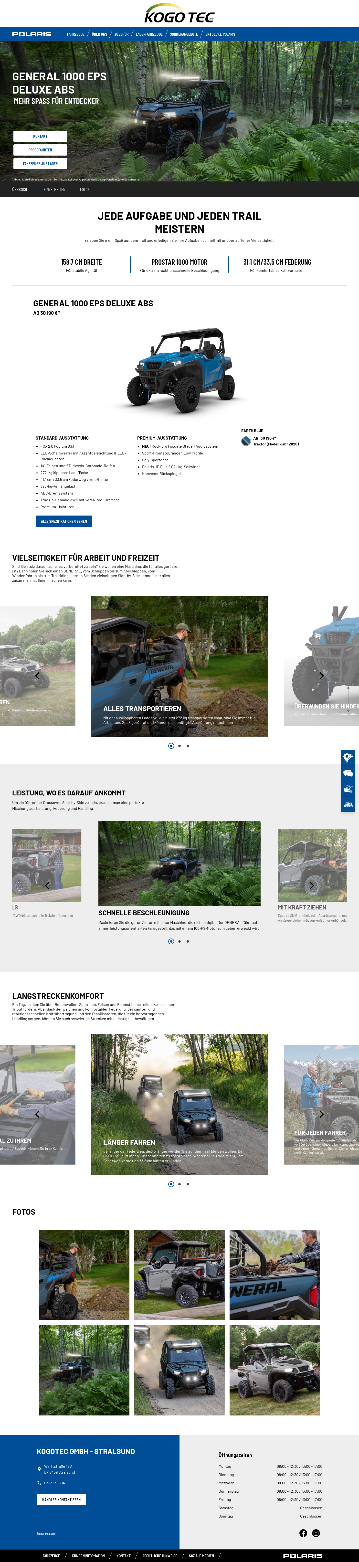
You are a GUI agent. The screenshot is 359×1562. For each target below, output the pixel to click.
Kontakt (40, 136)
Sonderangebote (184, 34)
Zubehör (121, 34)
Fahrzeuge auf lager (40, 163)
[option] (179, 666)
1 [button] (171, 746)
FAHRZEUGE (75, 34)
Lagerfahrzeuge (149, 34)
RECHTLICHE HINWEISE (159, 1555)
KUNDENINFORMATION (88, 1555)
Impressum (46, 1533)
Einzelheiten (54, 189)
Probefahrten (40, 149)
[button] (38, 676)
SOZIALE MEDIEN (201, 1555)
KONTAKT (123, 1555)
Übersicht (20, 189)
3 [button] (188, 746)
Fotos (84, 189)
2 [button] (179, 746)
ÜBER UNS (99, 34)
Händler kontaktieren (61, 1499)
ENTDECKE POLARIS (220, 34)
